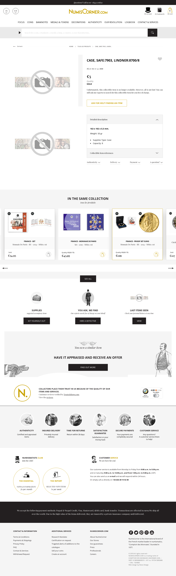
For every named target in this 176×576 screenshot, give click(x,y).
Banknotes (42, 22)
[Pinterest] (141, 532)
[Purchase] (102, 254)
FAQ (15, 547)
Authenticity (95, 22)
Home (71, 46)
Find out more (88, 367)
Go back (19, 46)
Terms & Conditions (21, 537)
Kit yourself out (36, 321)
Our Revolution (113, 22)
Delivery (114, 162)
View (139, 321)
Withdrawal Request (21, 554)
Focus (21, 22)
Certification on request (61, 540)
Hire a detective (88, 321)
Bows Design (143, 565)
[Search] (152, 33)
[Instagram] (146, 532)
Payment (134, 162)
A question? (155, 162)
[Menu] (161, 389)
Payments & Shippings (22, 540)
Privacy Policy (18, 544)
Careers (93, 554)
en (6, 11)
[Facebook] (131, 532)
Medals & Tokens (60, 22)
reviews (49, 397)
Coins (30, 22)
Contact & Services (148, 22)
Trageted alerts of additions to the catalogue (65, 545)
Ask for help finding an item (106, 103)
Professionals (95, 551)
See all (88, 278)
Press (92, 547)
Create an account (59, 554)
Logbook (130, 22)
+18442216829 (96, 2)
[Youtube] (151, 532)
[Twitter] (136, 532)
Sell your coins (57, 551)
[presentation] (5, 268)
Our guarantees (96, 544)
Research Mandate (59, 537)
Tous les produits (84, 46)
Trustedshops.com (71, 394)
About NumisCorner (98, 537)
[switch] (156, 395)
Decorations (78, 22)
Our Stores (94, 540)
